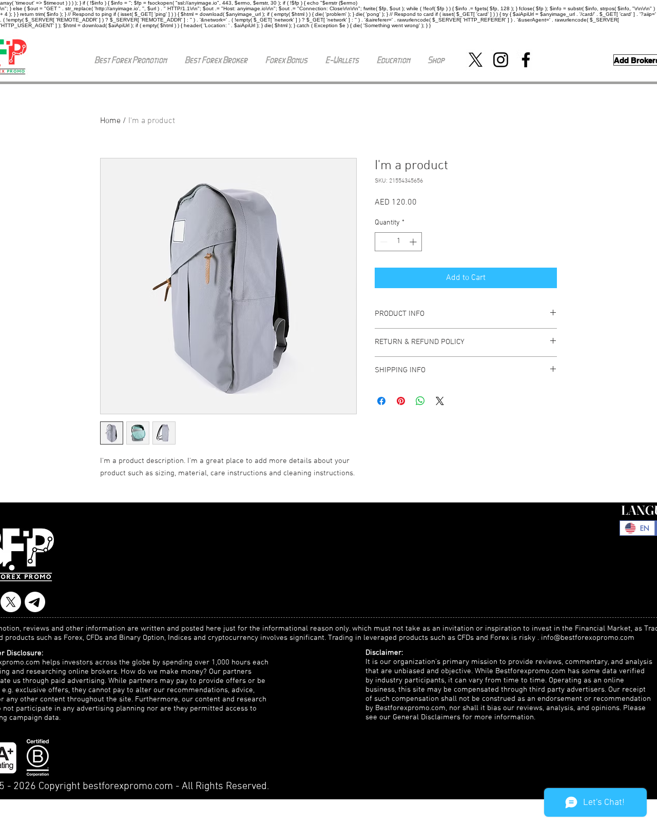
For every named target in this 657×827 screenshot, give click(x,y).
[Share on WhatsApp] (420, 401)
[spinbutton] (398, 242)
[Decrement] (382, 242)
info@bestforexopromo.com (587, 637)
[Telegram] (35, 602)
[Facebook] (526, 60)
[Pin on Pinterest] (401, 401)
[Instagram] (501, 60)
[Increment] (414, 242)
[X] (476, 60)
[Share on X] (440, 401)
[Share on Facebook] (381, 401)
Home (110, 121)
